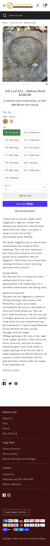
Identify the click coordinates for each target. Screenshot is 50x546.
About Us (8, 418)
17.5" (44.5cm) (31, 155)
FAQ (5, 423)
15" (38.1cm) (11, 140)
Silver (11, 121)
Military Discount (12, 484)
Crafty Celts (23, 539)
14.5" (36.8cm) (31, 132)
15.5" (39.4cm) (31, 140)
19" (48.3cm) (11, 170)
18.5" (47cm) (30, 162)
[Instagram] (8, 495)
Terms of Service (11, 448)
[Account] (37, 4)
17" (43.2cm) (11, 155)
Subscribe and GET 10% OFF (18, 479)
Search (6, 428)
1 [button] (23, 84)
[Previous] (4, 84)
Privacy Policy (10, 453)
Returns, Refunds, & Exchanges (19, 458)
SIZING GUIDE (11, 370)
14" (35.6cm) (11, 132)
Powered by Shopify (37, 539)
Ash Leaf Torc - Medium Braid (23, 23)
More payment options (25, 211)
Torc (10, 112)
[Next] (46, 84)
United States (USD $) (15, 512)
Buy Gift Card (10, 433)
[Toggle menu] (3, 5)
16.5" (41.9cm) (31, 147)
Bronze (5, 121)
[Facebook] (4, 495)
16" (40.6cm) (11, 147)
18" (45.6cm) (11, 162)
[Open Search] (4, 15)
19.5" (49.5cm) (31, 170)
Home (5, 23)
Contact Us (8, 474)
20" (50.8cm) (11, 178)
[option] (25, 54)
